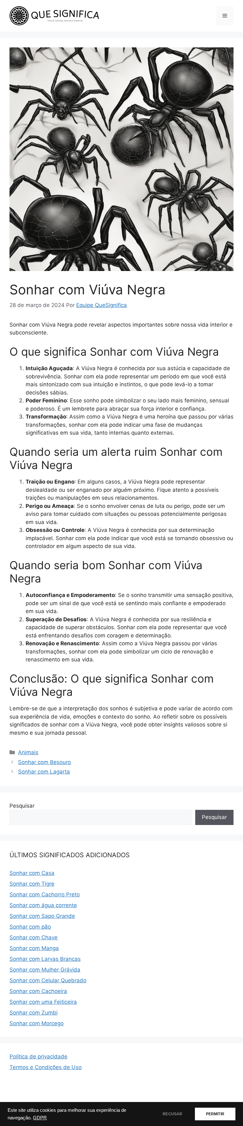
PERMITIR (215, 1114)
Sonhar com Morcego (36, 1023)
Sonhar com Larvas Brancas (45, 959)
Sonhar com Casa (31, 873)
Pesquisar (21, 806)
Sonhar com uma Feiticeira (43, 1002)
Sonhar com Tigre (31, 884)
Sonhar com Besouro (44, 762)
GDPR (40, 1117)
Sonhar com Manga (34, 948)
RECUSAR (172, 1114)
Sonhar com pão (30, 927)
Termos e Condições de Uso (45, 1067)
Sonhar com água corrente (43, 905)
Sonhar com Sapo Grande (42, 916)
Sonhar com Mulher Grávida (44, 969)
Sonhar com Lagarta (44, 771)
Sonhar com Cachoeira (38, 991)
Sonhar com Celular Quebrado (47, 980)
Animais (28, 752)
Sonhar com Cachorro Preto (44, 894)
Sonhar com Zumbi (33, 1012)
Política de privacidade (38, 1056)
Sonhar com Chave (33, 937)
